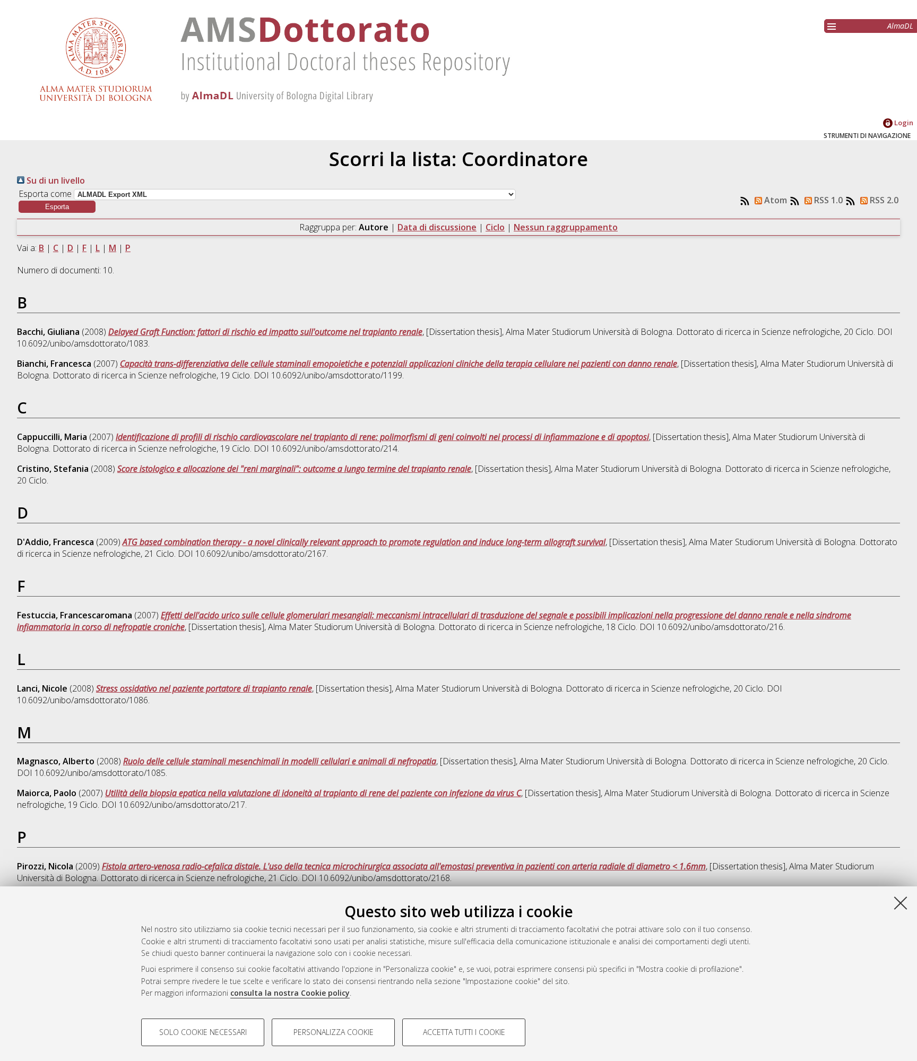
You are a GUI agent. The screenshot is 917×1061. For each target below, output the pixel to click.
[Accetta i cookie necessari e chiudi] (900, 902)
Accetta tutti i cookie (464, 1032)
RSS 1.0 (827, 200)
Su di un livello (54, 180)
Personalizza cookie (333, 1032)
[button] (57, 207)
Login (903, 122)
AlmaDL (900, 26)
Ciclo (495, 227)
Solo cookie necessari (203, 1032)
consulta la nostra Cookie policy (290, 993)
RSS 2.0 (883, 200)
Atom (774, 200)
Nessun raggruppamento (566, 227)
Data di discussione (437, 227)
